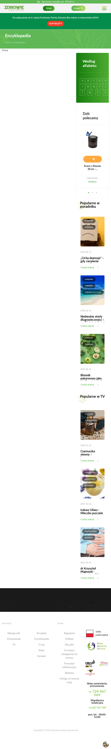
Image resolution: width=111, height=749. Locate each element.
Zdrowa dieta (91, 420)
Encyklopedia (91, 531)
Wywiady (89, 537)
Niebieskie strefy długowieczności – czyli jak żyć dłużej (92, 320)
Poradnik (89, 221)
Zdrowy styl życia (93, 292)
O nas (42, 645)
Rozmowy (89, 485)
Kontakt (41, 656)
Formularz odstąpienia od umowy (69, 654)
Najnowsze (90, 479)
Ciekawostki (90, 472)
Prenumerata (14, 639)
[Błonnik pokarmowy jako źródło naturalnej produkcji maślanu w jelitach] (92, 349)
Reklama (69, 673)
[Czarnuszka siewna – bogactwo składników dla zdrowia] (92, 425)
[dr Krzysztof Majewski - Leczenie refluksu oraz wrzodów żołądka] (92, 542)
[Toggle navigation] (104, 8)
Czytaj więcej (87, 267)
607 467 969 (97, 707)
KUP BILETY (55, 23)
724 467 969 (97, 693)
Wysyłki (69, 645)
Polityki (69, 639)
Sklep (48, 8)
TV (13, 645)
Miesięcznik (14, 633)
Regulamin (69, 633)
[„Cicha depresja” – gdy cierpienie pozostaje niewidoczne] (92, 231)
